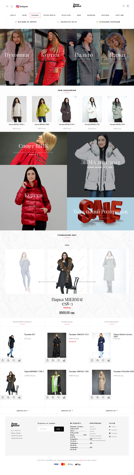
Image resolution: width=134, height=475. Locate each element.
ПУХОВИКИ (35, 15)
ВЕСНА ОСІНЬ (66, 15)
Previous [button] (48, 281)
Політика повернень (96, 436)
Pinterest (114, 436)
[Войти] (12, 6)
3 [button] (67, 316)
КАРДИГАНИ (91, 15)
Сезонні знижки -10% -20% (100, 167)
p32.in (81, 460)
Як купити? (93, 429)
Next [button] (86, 281)
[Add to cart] (2, 360)
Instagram (114, 433)
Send (58, 429)
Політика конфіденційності (98, 440)
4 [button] (70, 316)
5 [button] (73, 316)
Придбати (33, 154)
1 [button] (61, 316)
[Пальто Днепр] (15, 424)
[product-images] (16, 109)
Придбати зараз (99, 222)
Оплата (92, 431)
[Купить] (5, 119)
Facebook (114, 430)
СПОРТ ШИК (120, 15)
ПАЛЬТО (13, 15)
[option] (67, 281)
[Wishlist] (13, 360)
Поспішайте (33, 206)
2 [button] (64, 316)
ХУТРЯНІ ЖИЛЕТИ (49, 15)
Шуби (79, 15)
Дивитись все (22, 410)
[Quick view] (8, 360)
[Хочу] (5, 113)
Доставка (92, 433)
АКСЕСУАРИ (105, 15)
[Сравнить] (5, 107)
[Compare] (19, 360)
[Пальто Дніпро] (77, 5)
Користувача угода (95, 438)
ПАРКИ (24, 15)
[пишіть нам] (7, 6)
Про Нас (92, 426)
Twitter (114, 426)
